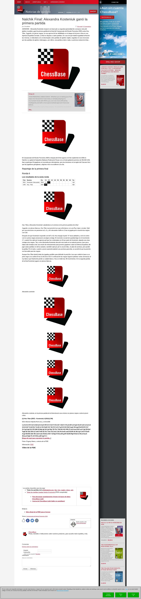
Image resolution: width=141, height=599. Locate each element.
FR (79, 12)
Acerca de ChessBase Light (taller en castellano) (48, 501)
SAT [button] (45, 2)
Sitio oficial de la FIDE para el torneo (38, 512)
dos (55, 490)
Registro (38, 554)
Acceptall (133, 594)
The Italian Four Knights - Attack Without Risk (111, 569)
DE (73, 12)
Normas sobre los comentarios (30, 546)
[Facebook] (28, 520)
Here (126, 589)
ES (77, 12)
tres (59, 490)
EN (75, 12)
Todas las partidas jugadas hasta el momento (41, 492)
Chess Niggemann (81, 523)
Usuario (26, 550)
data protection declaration (63, 590)
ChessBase (32, 532)
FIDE (31, 444)
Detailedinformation (108, 594)
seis (72, 490)
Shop (19, 2)
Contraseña (27, 552)
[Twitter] (32, 520)
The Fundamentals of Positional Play (109, 545)
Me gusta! (79, 26)
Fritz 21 (31, 94)
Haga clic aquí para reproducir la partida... (37, 438)
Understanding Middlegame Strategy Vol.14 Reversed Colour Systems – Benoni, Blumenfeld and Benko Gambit (112, 70)
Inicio (27, 2)
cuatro (63, 490)
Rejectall (120, 594)
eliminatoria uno (48, 490)
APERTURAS (37, 2)
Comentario (25, 555)
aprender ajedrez (58, 2)
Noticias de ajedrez (38, 11)
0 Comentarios (87, 26)
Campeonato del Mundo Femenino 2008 (37, 516)
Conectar (114, 2)
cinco (68, 490)
